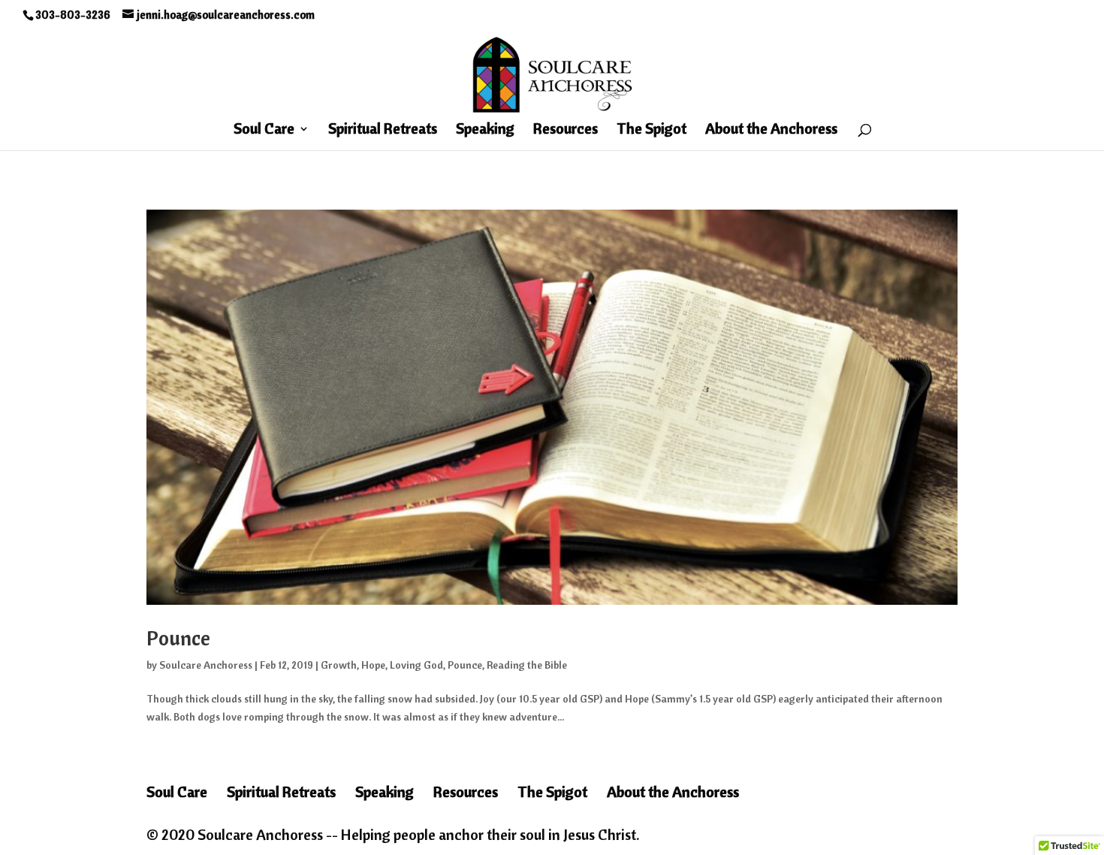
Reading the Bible (527, 665)
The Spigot (651, 130)
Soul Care (264, 130)
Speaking (485, 130)
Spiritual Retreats (382, 130)
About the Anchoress (771, 130)
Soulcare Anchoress (205, 665)
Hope (373, 665)
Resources (565, 130)
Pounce (178, 638)
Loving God (416, 665)
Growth (339, 665)
